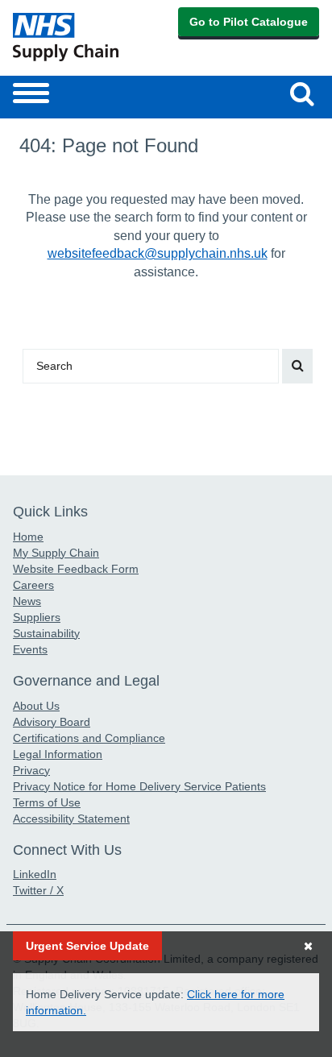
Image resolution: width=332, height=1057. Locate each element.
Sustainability (46, 633)
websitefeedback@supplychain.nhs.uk (158, 253)
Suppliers (36, 617)
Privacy (31, 770)
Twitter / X (38, 890)
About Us (36, 705)
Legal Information (57, 754)
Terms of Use (47, 802)
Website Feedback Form (76, 568)
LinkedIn (34, 874)
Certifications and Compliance (89, 738)
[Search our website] (297, 366)
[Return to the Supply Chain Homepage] (86, 37)
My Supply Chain (56, 552)
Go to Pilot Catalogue (248, 21)
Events (30, 649)
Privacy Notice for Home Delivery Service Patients (139, 786)
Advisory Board (51, 721)
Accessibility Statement (71, 818)
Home (28, 536)
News (27, 601)
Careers (33, 584)
